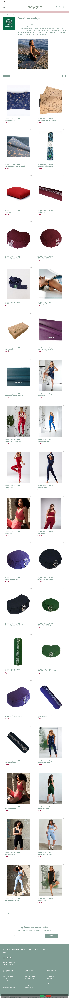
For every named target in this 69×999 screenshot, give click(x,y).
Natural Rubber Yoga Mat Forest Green (14, 395)
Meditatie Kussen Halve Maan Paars (13, 717)
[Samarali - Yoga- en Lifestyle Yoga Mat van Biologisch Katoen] (50, 146)
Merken (9, 14)
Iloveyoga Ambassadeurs (30, 989)
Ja (42, 996)
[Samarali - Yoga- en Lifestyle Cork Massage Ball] (50, 284)
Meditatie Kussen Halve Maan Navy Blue (14, 625)
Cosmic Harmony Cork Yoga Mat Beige (46, 120)
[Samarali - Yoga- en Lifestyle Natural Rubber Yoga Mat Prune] (50, 330)
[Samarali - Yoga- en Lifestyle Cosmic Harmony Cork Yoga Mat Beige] (50, 100)
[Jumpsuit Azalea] (18, 467)
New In (26, 974)
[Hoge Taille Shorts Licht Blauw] (50, 834)
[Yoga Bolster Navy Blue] (18, 743)
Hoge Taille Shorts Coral (10, 808)
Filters (6, 76)
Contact (4, 985)
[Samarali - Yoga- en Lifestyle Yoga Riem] (18, 284)
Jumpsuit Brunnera (42, 487)
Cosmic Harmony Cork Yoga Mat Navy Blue (15, 166)
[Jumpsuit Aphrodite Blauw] (50, 421)
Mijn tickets (49, 978)
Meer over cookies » (56, 996)
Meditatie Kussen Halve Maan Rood (13, 258)
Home (4, 14)
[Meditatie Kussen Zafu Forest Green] (50, 605)
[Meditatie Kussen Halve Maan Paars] (18, 697)
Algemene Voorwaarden (8, 976)
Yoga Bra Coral (8, 533)
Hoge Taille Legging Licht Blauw (12, 900)
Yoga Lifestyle (28, 980)
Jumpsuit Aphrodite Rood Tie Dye (12, 441)
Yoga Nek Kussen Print (10, 120)
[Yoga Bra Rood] (50, 513)
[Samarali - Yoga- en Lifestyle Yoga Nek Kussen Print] (18, 100)
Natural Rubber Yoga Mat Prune (45, 350)
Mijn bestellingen (51, 976)
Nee (48, 996)
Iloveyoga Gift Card (29, 987)
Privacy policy (6, 980)
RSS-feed (5, 989)
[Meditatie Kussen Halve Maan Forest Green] (50, 651)
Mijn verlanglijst (50, 980)
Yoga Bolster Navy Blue (10, 762)
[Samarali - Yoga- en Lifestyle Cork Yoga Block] (18, 330)
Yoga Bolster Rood (41, 212)
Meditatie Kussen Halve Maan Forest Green (47, 671)
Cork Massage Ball (41, 304)
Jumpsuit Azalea (9, 487)
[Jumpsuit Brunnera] (50, 467)
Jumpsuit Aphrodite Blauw (43, 441)
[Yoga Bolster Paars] (50, 697)
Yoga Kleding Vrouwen (30, 976)
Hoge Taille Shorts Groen (43, 808)
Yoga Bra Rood (41, 533)
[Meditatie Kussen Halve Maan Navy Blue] (18, 605)
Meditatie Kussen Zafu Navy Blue (45, 579)
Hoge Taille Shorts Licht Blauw (44, 854)
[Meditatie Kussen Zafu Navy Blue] (50, 559)
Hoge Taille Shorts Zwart (10, 854)
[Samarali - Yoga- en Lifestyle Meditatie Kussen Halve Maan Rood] (18, 238)
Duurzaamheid (28, 985)
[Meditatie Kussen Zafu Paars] (18, 559)
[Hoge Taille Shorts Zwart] (18, 834)
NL (4, 1)
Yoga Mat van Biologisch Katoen (45, 166)
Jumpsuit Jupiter (41, 900)
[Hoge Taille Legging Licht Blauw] (18, 880)
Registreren (49, 974)
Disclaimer (5, 978)
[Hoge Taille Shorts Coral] (18, 788)
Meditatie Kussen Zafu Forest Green (45, 625)
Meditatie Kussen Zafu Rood (43, 258)
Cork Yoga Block (9, 350)
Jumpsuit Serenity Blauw (43, 762)
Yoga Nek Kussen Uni (9, 212)
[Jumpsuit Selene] (50, 376)
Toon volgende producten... (11, 907)
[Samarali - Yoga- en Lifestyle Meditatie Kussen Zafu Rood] (50, 238)
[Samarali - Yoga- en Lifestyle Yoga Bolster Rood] (50, 192)
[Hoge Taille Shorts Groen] (50, 788)
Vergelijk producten (51, 983)
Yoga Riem (7, 304)
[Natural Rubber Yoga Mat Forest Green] (18, 376)
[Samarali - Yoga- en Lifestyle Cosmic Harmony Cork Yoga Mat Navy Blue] (18, 146)
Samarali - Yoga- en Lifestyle (19, 14)
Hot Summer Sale (29, 983)
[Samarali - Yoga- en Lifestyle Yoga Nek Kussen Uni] (18, 192)
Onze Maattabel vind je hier (9, 987)
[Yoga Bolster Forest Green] (18, 651)
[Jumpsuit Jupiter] (50, 880)
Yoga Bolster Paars (42, 717)
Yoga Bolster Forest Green (11, 671)
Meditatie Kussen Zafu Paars (11, 579)
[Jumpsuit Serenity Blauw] (50, 743)
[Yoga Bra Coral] (18, 513)
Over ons (4, 974)
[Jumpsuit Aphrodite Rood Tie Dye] (18, 421)
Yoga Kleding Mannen (30, 978)
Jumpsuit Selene (41, 395)
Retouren (5, 983)
